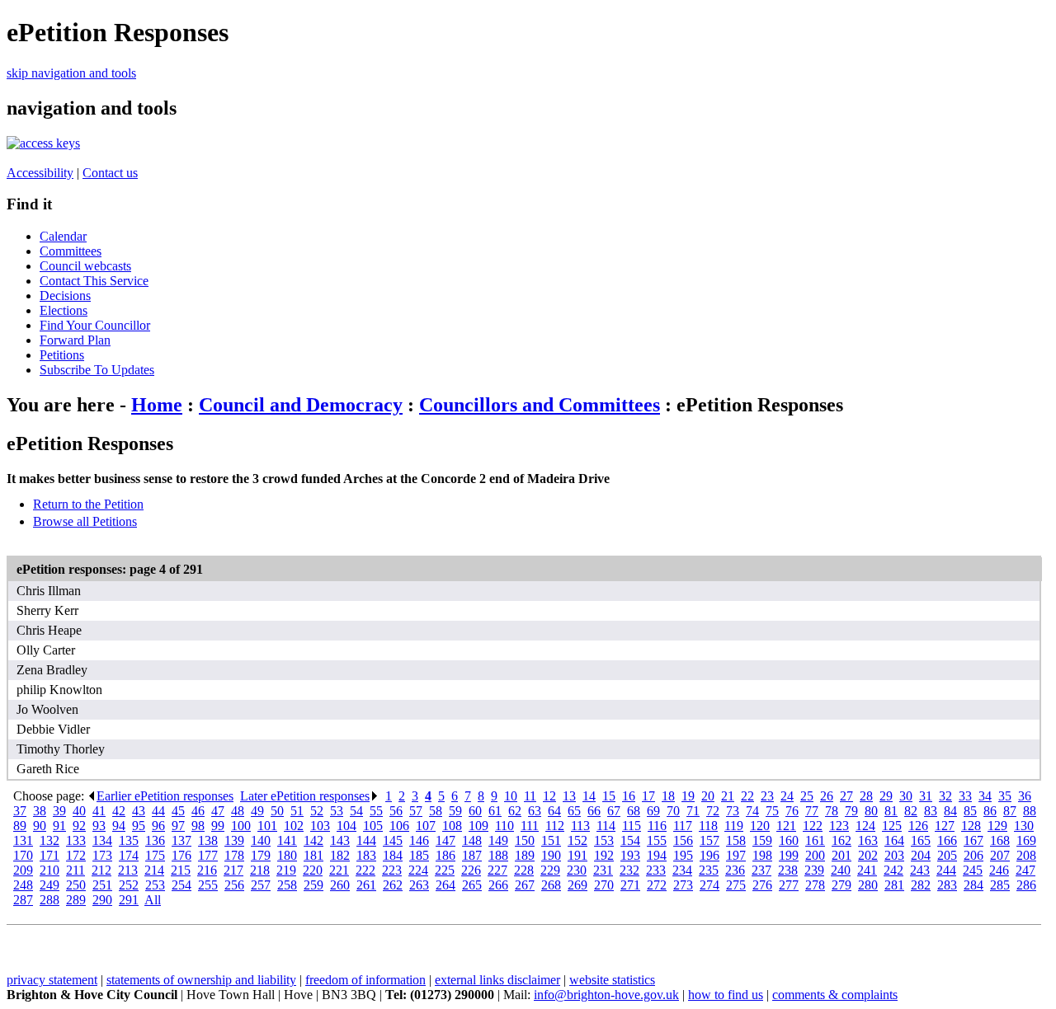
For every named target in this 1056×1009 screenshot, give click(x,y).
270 (604, 885)
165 (921, 840)
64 (554, 811)
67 (613, 811)
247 (1025, 870)
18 (668, 796)
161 (815, 840)
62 (514, 811)
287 (23, 900)
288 (49, 900)
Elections (63, 310)
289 (76, 900)
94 (118, 826)
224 (418, 870)
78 (831, 811)
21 (727, 796)
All (152, 900)
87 (1009, 811)
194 (657, 855)
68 (633, 811)
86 (990, 811)
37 (19, 811)
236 (735, 870)
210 (49, 870)
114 (605, 826)
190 (551, 855)
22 (747, 796)
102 (294, 826)
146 (419, 840)
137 (181, 840)
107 (426, 826)
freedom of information (365, 980)
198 (762, 855)
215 (181, 870)
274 (709, 885)
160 (789, 840)
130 (1024, 826)
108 (452, 826)
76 (792, 811)
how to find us (725, 995)
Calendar (63, 236)
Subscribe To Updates (97, 370)
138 (208, 840)
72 (712, 811)
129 (997, 826)
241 (867, 870)
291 (129, 900)
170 (23, 855)
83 (930, 811)
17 (648, 796)
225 (445, 870)
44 (158, 811)
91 (59, 826)
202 (868, 855)
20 (707, 796)
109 (478, 826)
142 (313, 840)
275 (736, 885)
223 (392, 870)
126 (918, 826)
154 (630, 840)
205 (947, 855)
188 (498, 855)
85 (970, 811)
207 (1000, 855)
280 (868, 885)
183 (366, 855)
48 (237, 811)
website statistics (612, 980)
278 (815, 885)
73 (732, 811)
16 (628, 796)
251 (102, 885)
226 (471, 870)
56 (396, 811)
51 (297, 811)
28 (866, 796)
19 (688, 796)
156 (683, 840)
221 (339, 870)
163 (868, 840)
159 (762, 840)
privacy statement (52, 980)
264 (445, 885)
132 (49, 840)
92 (79, 826)
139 (234, 840)
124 (865, 826)
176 (181, 855)
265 (472, 885)
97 (178, 826)
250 (76, 885)
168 (1000, 840)
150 (525, 840)
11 (530, 796)
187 (472, 855)
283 (947, 885)
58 (435, 811)
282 (921, 885)
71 (693, 811)
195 (683, 855)
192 (604, 855)
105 (373, 826)
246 (999, 870)
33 (965, 796)
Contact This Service (94, 281)
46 (198, 811)
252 (129, 885)
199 (789, 855)
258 (287, 885)
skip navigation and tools (71, 73)
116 (657, 826)
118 (708, 826)
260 (340, 885)
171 (49, 855)
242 (893, 870)
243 (920, 870)
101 (267, 826)
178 (234, 855)
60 (475, 811)
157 (709, 840)
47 (217, 811)
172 (76, 855)
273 (683, 885)
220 (313, 870)
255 (208, 885)
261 (366, 885)
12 (549, 796)
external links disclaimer (497, 980)
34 (985, 796)
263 (419, 885)
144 (366, 840)
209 (23, 870)
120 (760, 826)
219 (286, 870)
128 (971, 826)
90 (39, 826)
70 (673, 811)
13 (569, 796)
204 (921, 855)
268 (551, 885)
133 (76, 840)
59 (455, 811)
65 (574, 811)
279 (841, 885)
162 (841, 840)
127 (945, 826)
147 (445, 840)
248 (23, 885)
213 (128, 870)
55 (376, 811)
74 (752, 811)
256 (234, 885)
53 (336, 811)
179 (261, 855)
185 (419, 855)
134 (102, 840)
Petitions (62, 355)
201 (841, 855)
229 (550, 870)
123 (839, 826)
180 (287, 855)
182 (340, 855)
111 (530, 826)
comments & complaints (835, 995)
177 (208, 855)
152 (577, 840)
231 (603, 870)
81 (891, 811)
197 (736, 855)
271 (630, 885)
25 (806, 796)
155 (657, 840)
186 (445, 855)
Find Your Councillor (95, 325)
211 (75, 870)
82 (910, 811)
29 (886, 796)
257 (261, 885)
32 (945, 796)
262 (393, 885)
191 (577, 855)
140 (261, 840)
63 (534, 811)
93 (99, 826)
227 (497, 870)
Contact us (110, 173)
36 (1024, 796)
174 (129, 855)
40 (79, 811)
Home (156, 404)
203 (894, 855)
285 (1000, 885)
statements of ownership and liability (201, 980)
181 (313, 855)
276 (762, 885)
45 (178, 811)
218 (260, 870)
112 (554, 826)
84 (950, 811)
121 (786, 826)
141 (287, 840)
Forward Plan (75, 340)
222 (365, 870)
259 (313, 885)
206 (973, 855)
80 (871, 811)
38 (39, 811)
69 (653, 811)
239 (814, 870)
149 (498, 840)
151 (551, 840)
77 (811, 811)
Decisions (65, 296)
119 (733, 826)
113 (580, 826)
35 (1004, 796)
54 (356, 811)
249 (49, 885)
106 (399, 826)
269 (577, 885)
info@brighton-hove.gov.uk (606, 995)
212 (101, 870)
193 (630, 855)
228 (524, 870)
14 (589, 796)
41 (99, 811)
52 (316, 811)
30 (905, 796)
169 (1026, 840)
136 (155, 840)
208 (1026, 855)
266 (498, 885)
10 (510, 796)
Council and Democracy (301, 404)
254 (181, 885)
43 (138, 811)
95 (138, 826)
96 (158, 826)
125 (892, 826)
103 (320, 826)
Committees (70, 251)
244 (946, 870)
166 (947, 840)
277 (789, 885)
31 (925, 796)
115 (631, 826)
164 (894, 840)
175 (155, 855)
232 (629, 870)
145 (393, 840)
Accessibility (40, 173)
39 (59, 811)
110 (504, 826)
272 (657, 885)
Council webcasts (85, 266)
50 (277, 811)
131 (23, 840)
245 (973, 870)
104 (346, 826)
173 (102, 855)
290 (102, 900)
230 (577, 870)
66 (594, 811)
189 (525, 855)
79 (851, 811)
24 (787, 796)
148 (472, 840)
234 (682, 870)
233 (656, 870)
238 (788, 870)
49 (257, 811)
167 (973, 840)
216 (207, 870)
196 (709, 855)
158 (736, 840)
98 (198, 826)
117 (682, 826)
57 (415, 811)
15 (608, 796)
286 (1026, 885)
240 (841, 870)
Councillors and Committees (539, 404)
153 (604, 840)
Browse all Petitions (85, 521)
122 (813, 826)
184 (393, 855)
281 (894, 885)
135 (129, 840)
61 (495, 811)
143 (340, 840)
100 (241, 826)
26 (826, 796)
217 (233, 870)
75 (772, 811)
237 (761, 870)
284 (973, 885)
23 (767, 796)
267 (525, 885)
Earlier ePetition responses (165, 796)
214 (154, 870)
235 (709, 870)
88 (1029, 811)
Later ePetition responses (305, 796)
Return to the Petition (88, 504)
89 (19, 826)
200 (815, 855)
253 (155, 885)
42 (118, 811)
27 (846, 796)
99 (217, 826)
